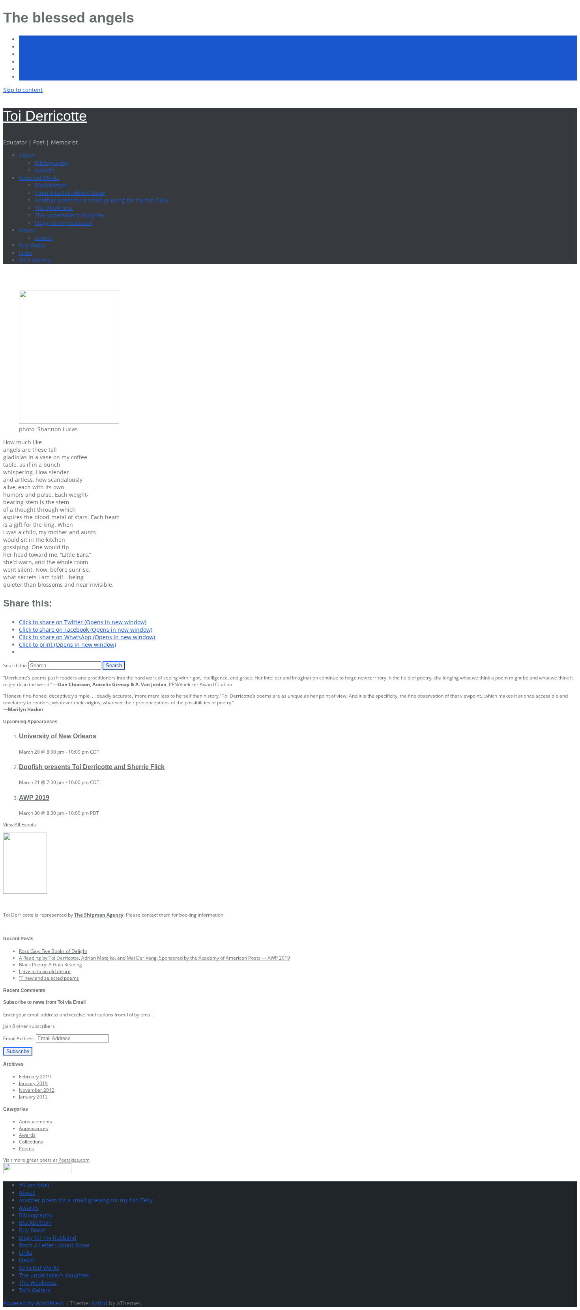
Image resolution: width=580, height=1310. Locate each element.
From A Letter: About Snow (70, 192)
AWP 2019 (34, 797)
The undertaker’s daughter (70, 215)
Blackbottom (51, 185)
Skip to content (23, 90)
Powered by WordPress (33, 1303)
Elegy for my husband (63, 222)
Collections (31, 1141)
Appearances (33, 1128)
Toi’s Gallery (35, 260)
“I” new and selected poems (49, 978)
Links (25, 252)
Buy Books (32, 245)
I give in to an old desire (45, 971)
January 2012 (33, 1096)
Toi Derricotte (45, 116)
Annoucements (35, 1121)
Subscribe (17, 1051)
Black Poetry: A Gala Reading (50, 964)
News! (27, 230)
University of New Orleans (57, 736)
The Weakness (54, 207)
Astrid (99, 1303)
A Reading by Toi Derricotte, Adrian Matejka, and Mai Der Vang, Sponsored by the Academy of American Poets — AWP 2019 (154, 957)
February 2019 (35, 1076)
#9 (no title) (34, 1185)
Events (43, 237)
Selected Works (39, 178)
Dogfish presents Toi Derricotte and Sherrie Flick (92, 767)
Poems (26, 1148)
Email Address (19, 1038)
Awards (44, 170)
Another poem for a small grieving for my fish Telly (101, 200)
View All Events (19, 824)
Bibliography (51, 163)
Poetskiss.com (74, 1160)
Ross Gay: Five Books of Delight (53, 951)
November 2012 (36, 1090)
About (27, 155)
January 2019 (33, 1083)
